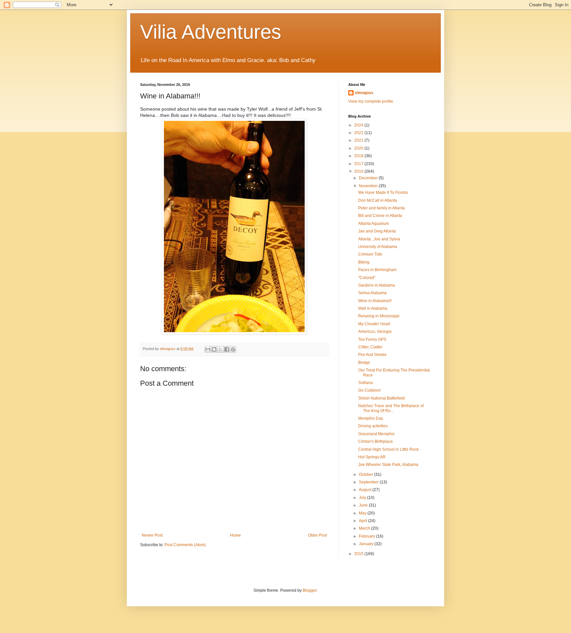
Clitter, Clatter (370, 347)
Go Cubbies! (369, 390)
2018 (359, 156)
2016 (359, 171)
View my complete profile (370, 101)
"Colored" (366, 277)
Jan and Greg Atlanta (377, 231)
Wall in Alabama (372, 308)
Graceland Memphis (376, 434)
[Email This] (208, 349)
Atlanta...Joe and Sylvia (379, 239)
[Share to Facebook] (226, 349)
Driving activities (373, 426)
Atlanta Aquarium (373, 223)
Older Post (317, 535)
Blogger (310, 590)
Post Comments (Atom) (185, 545)
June (364, 505)
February (367, 536)
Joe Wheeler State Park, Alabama (388, 464)
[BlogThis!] (214, 349)
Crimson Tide (370, 254)
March (365, 528)
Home (235, 535)
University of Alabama (377, 246)
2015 (359, 553)
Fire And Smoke (372, 354)
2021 (359, 140)
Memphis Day (370, 418)
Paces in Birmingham (377, 269)
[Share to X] (220, 349)
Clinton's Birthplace (375, 441)
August (365, 489)
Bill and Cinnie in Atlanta (380, 215)
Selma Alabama (372, 293)
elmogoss (364, 92)
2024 (359, 125)
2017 (359, 163)
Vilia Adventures (210, 32)
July (363, 497)
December (369, 178)
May (363, 513)
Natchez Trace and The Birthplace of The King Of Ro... (391, 408)
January (366, 544)
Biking (363, 262)
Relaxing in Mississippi (379, 316)
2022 (359, 132)
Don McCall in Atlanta (377, 200)
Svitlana (365, 382)
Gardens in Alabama (376, 285)
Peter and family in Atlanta (381, 208)
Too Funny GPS (372, 339)
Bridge (364, 362)
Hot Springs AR (372, 457)
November (369, 186)
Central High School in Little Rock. (389, 449)
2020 (359, 148)
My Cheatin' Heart (374, 324)
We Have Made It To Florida (383, 192)
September (369, 482)
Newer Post (152, 535)
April (363, 520)
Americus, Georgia (375, 331)
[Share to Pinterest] (233, 349)
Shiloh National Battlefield (381, 398)
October (366, 474)
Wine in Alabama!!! (375, 301)
